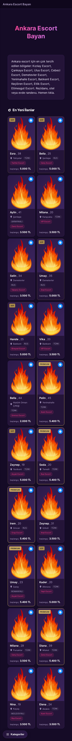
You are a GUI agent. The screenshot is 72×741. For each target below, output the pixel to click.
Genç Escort (46, 163)
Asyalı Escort (17, 474)
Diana (45, 645)
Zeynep (17, 464)
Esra (15, 153)
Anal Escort (46, 290)
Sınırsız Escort (18, 415)
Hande (17, 339)
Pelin (45, 398)
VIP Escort (45, 221)
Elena (45, 704)
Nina (15, 704)
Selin (16, 275)
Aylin (15, 212)
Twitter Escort (18, 163)
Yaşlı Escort (46, 591)
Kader (45, 582)
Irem (15, 523)
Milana (46, 212)
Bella (45, 153)
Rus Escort (46, 474)
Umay (45, 275)
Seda (45, 464)
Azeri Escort (46, 412)
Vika (44, 339)
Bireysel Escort (18, 348)
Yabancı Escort (18, 290)
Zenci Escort (17, 226)
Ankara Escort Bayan (17, 4)
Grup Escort (17, 532)
